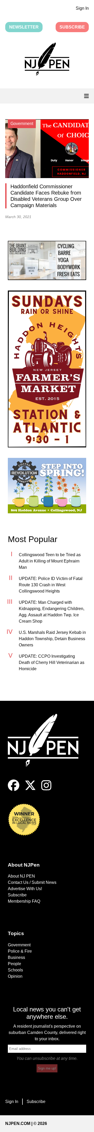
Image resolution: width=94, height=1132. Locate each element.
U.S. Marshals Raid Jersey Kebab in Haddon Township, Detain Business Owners (52, 638)
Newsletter (24, 27)
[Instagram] (46, 789)
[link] (47, 260)
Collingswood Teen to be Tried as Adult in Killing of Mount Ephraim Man (50, 561)
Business (16, 957)
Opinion (15, 976)
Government (19, 945)
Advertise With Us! (25, 888)
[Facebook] (13, 789)
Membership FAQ (24, 901)
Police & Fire (20, 951)
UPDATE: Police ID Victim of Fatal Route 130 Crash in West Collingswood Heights (51, 584)
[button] (47, 60)
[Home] (47, 747)
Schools (15, 970)
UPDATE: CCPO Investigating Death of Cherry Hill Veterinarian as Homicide (51, 662)
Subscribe (72, 27)
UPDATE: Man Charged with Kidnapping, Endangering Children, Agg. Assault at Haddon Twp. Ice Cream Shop (51, 611)
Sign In (82, 8)
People (14, 964)
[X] (30, 789)
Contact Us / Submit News (32, 882)
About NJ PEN (21, 876)
